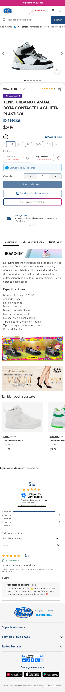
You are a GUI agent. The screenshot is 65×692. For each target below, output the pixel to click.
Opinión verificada (12, 560)
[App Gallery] (14, 675)
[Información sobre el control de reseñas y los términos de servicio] (46, 500)
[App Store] (32, 675)
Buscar (58, 20)
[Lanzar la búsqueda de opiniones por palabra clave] (58, 545)
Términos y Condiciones (52, 685)
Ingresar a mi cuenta (32, 2)
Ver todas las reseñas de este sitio (32, 506)
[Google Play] (50, 675)
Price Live (40, 10)
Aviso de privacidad (34, 685)
